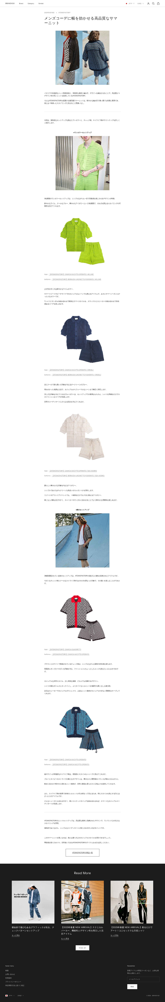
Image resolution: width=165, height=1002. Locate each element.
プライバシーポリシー (13, 982)
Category (31, 3)
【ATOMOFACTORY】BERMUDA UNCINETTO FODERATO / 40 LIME (76, 279)
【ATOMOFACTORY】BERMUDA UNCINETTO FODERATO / (73, 375)
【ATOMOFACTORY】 (57, 649)
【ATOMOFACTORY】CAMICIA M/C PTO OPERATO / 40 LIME (71, 274)
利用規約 (8, 978)
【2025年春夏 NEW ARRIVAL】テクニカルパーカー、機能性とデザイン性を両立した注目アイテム (82, 930)
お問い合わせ (10, 974)
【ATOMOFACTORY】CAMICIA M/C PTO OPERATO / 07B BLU (71, 370)
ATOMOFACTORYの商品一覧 (82, 853)
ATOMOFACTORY (64, 12)
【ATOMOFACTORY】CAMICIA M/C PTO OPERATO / (68, 471)
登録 (132, 986)
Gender (41, 3)
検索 (7, 971)
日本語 (139, 3)
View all (82, 948)
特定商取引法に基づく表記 (14, 985)
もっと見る (16, 935)
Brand (21, 3)
